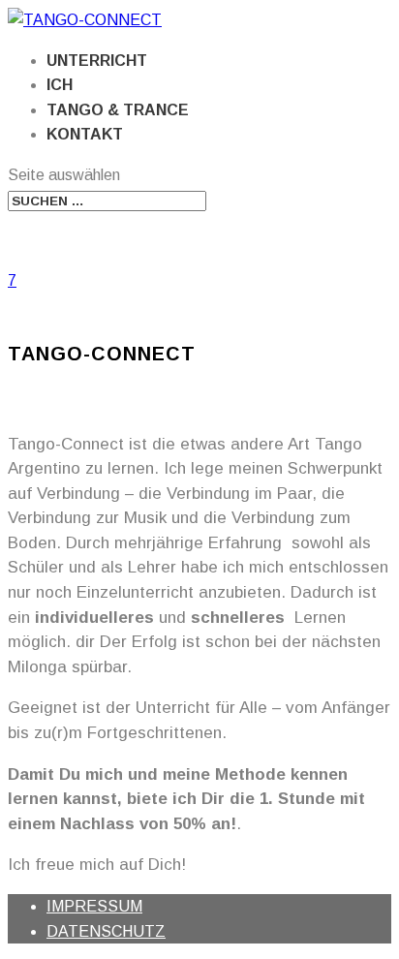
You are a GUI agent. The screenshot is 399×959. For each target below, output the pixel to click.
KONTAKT (84, 134)
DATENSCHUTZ (106, 931)
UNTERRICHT (96, 60)
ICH (59, 85)
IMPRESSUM (94, 906)
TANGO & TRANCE (117, 110)
